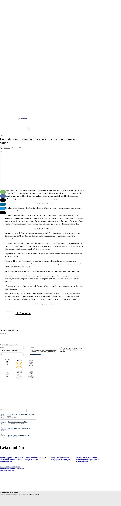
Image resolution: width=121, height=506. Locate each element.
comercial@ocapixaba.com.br (24, 494)
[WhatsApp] (3, 192)
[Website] (44, 320)
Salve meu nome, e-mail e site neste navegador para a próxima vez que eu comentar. (71, 349)
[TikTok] (29, 122)
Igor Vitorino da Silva (13, 417)
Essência (2, 135)
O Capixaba (7, 148)
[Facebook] (29, 118)
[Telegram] (3, 208)
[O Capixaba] (2, 148)
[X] (29, 125)
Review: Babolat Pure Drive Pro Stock (19, 428)
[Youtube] (29, 115)
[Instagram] (29, 111)
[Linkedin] (3, 204)
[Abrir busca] (28, 128)
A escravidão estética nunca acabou (18, 435)
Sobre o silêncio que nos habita (17, 422)
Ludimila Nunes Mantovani (16, 423)
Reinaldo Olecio (12, 430)
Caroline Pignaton (13, 437)
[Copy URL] (3, 212)
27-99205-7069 (36, 494)
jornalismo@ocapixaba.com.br (8, 494)
